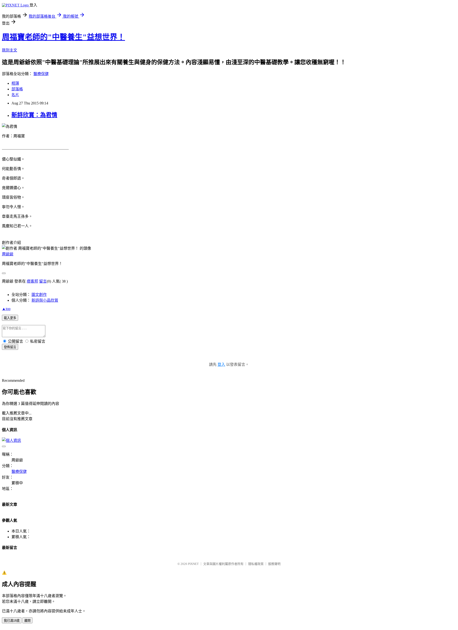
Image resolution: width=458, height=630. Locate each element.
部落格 (17, 89)
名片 (15, 95)
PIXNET (193, 564)
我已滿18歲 (12, 620)
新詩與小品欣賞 (44, 300)
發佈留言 (10, 347)
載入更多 (10, 318)
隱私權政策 (256, 564)
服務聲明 (274, 564)
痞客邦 (32, 281)
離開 (27, 620)
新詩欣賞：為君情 (34, 115)
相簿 (15, 83)
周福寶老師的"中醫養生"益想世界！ (63, 37)
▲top (6, 309)
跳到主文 (9, 50)
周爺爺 (7, 254)
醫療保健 (41, 74)
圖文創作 (39, 295)
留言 (43, 281)
